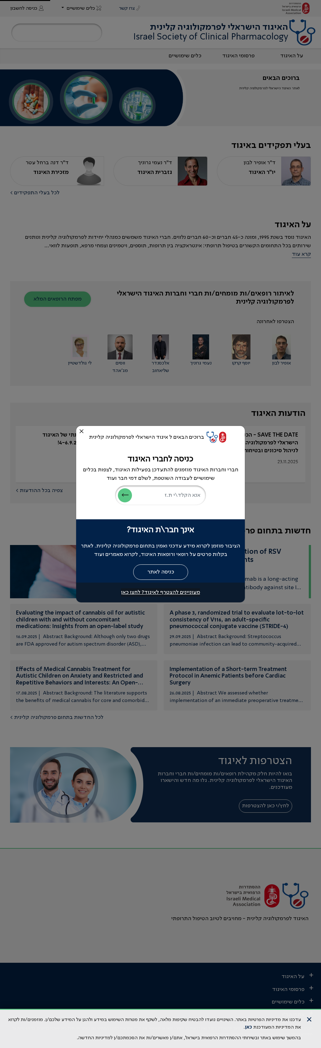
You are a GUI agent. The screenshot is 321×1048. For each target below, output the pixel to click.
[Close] (81, 431)
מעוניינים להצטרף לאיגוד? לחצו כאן (160, 592)
